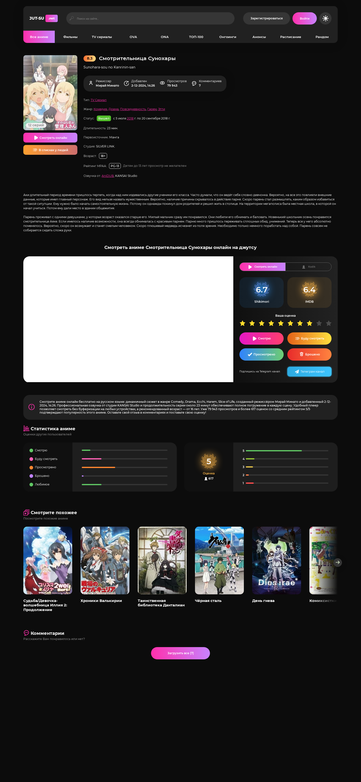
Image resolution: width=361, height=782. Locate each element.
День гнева (263, 600)
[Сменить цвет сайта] (325, 18)
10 (330, 323)
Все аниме (39, 37)
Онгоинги (227, 37)
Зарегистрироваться (266, 18)
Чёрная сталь (208, 600)
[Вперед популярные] (337, 562)
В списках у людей (53, 150)
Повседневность (133, 109)
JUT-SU (42, 18)
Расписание (290, 37)
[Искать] (71, 18)
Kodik (311, 266)
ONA (165, 37)
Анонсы (259, 37)
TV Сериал (99, 100)
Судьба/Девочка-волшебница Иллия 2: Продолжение (45, 605)
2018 (130, 118)
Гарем (152, 109)
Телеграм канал (313, 371)
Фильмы (70, 37)
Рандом (322, 37)
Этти (161, 109)
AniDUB (108, 176)
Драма (114, 109)
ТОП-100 (196, 37)
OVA (133, 37)
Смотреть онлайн (53, 138)
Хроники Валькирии (101, 600)
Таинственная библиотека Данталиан (161, 602)
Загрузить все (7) (180, 653)
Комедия (100, 109)
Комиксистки (323, 600)
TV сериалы (102, 37)
